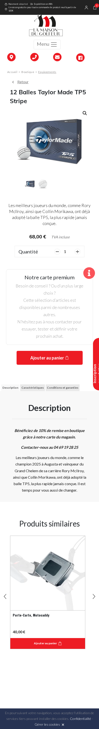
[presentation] (5, 595)
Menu (43, 44)
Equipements (47, 72)
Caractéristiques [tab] (32, 387)
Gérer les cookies (47, 724)
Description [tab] (10, 387)
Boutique (27, 72)
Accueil (12, 72)
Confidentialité (80, 719)
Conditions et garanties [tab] (62, 387)
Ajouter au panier (47, 357)
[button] (84, 113)
